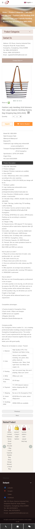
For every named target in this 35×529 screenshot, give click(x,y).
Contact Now (17, 60)
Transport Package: (9, 148)
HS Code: (6, 158)
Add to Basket (25, 124)
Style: (5, 136)
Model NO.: (6, 133)
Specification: (7, 153)
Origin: (5, 156)
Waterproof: (7, 138)
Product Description (10, 163)
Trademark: (6, 143)
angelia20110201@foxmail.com (17, 55)
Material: (6, 141)
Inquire (7, 124)
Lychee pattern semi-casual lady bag (24, 436)
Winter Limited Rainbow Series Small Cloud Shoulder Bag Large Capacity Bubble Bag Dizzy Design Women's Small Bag (9, 450)
